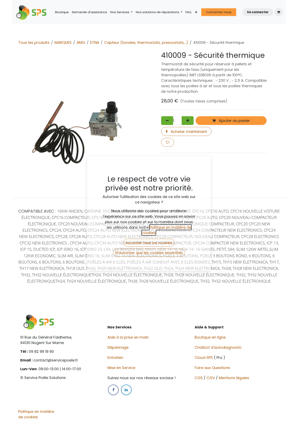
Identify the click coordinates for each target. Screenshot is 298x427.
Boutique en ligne (211, 337)
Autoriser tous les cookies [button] (149, 242)
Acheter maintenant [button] (188, 131)
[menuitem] (62, 12)
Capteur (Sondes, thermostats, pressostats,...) (146, 42)
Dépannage (118, 347)
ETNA (94, 42)
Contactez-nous (219, 12)
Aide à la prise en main (128, 337)
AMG (81, 42)
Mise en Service (121, 367)
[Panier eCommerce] (278, 12)
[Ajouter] (188, 120)
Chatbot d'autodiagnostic (219, 347)
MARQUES (63, 42)
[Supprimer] (167, 120)
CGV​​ (211, 377)
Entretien (115, 357)
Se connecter (258, 12)
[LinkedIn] (126, 390)
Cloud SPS (204, 357)
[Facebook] (113, 390)
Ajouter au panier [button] (234, 120)
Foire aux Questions (213, 367)
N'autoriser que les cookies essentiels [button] (149, 252)
